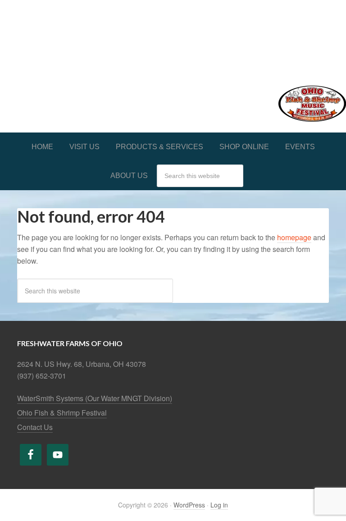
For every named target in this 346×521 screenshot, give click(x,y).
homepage (294, 237)
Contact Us (35, 427)
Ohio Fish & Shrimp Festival (62, 412)
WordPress (189, 504)
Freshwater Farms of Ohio (173, 37)
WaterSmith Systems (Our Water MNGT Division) (94, 398)
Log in (219, 504)
